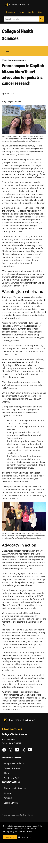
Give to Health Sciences (15, 788)
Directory (10, 12)
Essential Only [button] (10, 837)
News (21, 12)
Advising (8, 798)
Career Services (11, 802)
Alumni (7, 773)
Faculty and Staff (11, 778)
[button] (26, 837)
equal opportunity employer (21, 815)
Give (40, 12)
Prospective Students (14, 763)
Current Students (12, 768)
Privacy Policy (8, 831)
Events (31, 12)
